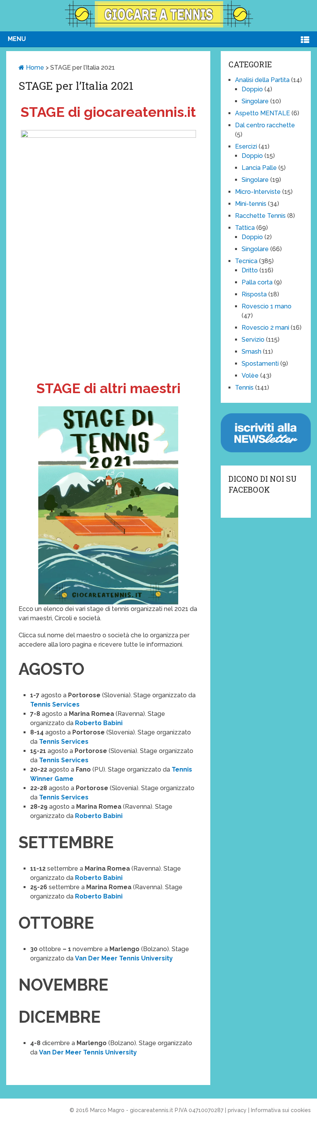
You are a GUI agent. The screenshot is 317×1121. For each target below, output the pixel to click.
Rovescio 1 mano (266, 306)
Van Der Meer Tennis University (124, 958)
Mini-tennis (250, 203)
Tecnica (246, 261)
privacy (237, 1110)
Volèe (250, 375)
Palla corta (257, 282)
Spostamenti (260, 363)
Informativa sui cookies (281, 1110)
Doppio (252, 89)
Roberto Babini (99, 723)
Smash (251, 351)
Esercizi (246, 146)
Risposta (254, 294)
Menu (17, 39)
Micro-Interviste (258, 191)
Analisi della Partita (262, 80)
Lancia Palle (259, 167)
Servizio (253, 339)
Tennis (244, 387)
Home (34, 67)
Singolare (255, 101)
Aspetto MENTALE (262, 113)
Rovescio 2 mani (265, 327)
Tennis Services (55, 704)
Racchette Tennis (260, 215)
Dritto (250, 270)
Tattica (245, 227)
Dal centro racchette (265, 125)
